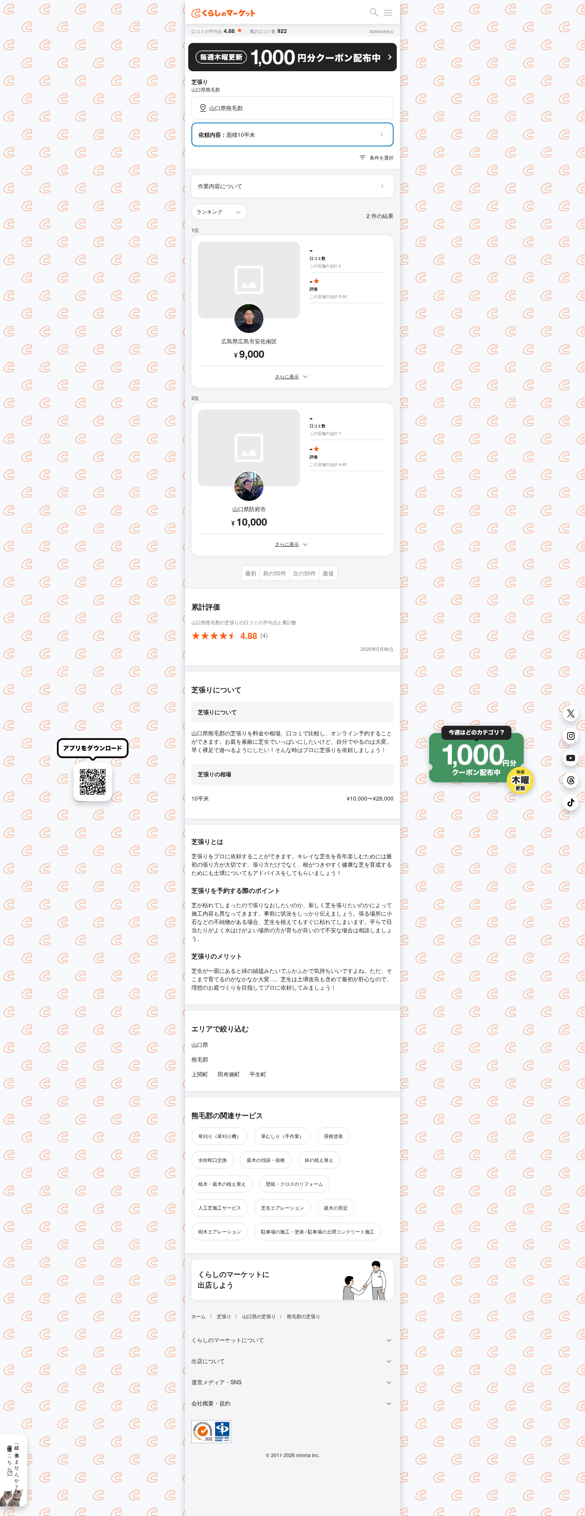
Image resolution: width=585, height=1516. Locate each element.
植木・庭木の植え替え (222, 1183)
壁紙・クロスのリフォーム (294, 1183)
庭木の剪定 (336, 1207)
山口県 (199, 1044)
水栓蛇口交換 (212, 1159)
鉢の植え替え (319, 1159)
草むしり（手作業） (282, 1135)
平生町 (258, 1074)
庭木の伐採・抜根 (266, 1159)
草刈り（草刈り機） (219, 1135)
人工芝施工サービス (219, 1207)
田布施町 (229, 1074)
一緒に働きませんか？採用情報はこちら (14, 1464)
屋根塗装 (333, 1135)
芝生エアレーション (282, 1207)
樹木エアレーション (219, 1231)
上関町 (199, 1074)
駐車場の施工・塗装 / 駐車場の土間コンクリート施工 (317, 1231)
